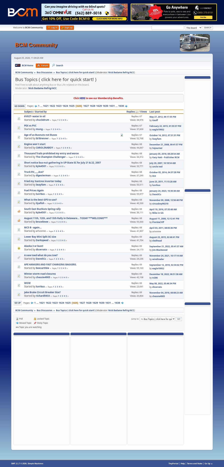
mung (39, 129)
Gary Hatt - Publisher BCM (165, 157)
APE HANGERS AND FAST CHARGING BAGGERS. (50, 264)
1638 (121, 105)
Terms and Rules (194, 463)
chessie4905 (43, 277)
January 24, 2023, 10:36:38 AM (164, 190)
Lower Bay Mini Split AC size (40, 236)
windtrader (158, 259)
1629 (99, 105)
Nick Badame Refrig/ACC (121, 72)
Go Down (19, 106)
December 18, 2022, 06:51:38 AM (165, 274)
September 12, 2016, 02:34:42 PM (166, 264)
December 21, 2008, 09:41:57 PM (165, 144)
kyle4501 (41, 166)
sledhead (157, 240)
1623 (59, 105)
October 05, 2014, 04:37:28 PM (164, 172)
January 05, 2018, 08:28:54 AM (164, 153)
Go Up (18, 303)
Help (183, 463)
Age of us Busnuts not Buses (40, 134)
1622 (52, 105)
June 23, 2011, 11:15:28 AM (162, 181)
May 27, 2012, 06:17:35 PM (162, 116)
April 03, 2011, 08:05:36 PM (163, 227)
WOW (27, 283)
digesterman (43, 175)
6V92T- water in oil (34, 116)
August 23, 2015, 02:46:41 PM (164, 237)
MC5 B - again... (33, 227)
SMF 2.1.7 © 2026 (19, 463)
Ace (154, 175)
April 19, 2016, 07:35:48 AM (163, 209)
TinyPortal (173, 463)
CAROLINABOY (44, 147)
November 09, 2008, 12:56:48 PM (166, 200)
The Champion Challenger (51, 156)
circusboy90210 (160, 203)
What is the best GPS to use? (40, 199)
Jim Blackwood (159, 249)
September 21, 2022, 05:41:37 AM (166, 246)
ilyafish (40, 203)
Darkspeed (42, 240)
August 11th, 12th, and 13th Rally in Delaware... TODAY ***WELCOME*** (65, 218)
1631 (112, 105)
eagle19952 (158, 129)
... (41, 105)
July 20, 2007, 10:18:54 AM (162, 163)
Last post (154, 111)
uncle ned (157, 166)
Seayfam (156, 138)
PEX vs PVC (30, 125)
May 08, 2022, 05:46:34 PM (162, 283)
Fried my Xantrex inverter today (42, 181)
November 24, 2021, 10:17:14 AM (166, 255)
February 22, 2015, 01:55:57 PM (165, 126)
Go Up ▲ (209, 463)
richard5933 (43, 295)
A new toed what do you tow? (41, 255)
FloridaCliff (158, 222)
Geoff (155, 120)
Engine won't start (35, 144)
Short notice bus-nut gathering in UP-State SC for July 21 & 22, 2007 (62, 162)
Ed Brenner (42, 138)
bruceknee (42, 221)
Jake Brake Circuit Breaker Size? (42, 292)
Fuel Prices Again (34, 190)
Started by (41, 111)
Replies (131, 111)
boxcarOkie (42, 268)
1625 (72, 105)
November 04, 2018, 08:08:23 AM (166, 292)
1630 (105, 105)
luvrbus (156, 185)
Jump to (135, 318)
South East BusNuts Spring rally (42, 209)
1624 (65, 105)
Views (143, 111)
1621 (46, 105)
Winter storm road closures (40, 273)
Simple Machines (35, 463)
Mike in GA (157, 212)
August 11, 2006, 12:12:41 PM (164, 218)
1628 (92, 105)
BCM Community (36, 45)
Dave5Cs (156, 194)
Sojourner (157, 148)
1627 (86, 105)
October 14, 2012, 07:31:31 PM (164, 135)
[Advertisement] (197, 133)
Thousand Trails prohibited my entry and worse (51, 153)
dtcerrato (41, 249)
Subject (28, 111)
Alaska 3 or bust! (33, 246)
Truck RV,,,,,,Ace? (34, 171)
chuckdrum (42, 119)
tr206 (155, 277)
